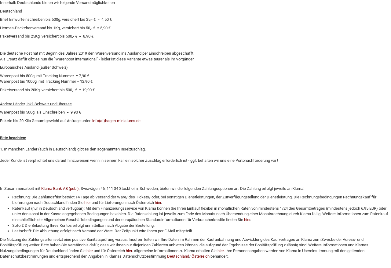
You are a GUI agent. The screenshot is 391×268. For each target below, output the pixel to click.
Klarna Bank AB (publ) (60, 188)
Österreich (201, 256)
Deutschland (178, 256)
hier (87, 202)
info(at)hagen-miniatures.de (116, 120)
